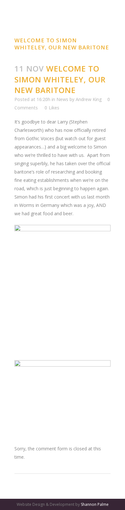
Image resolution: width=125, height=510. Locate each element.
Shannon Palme (95, 504)
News (62, 99)
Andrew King (89, 99)
